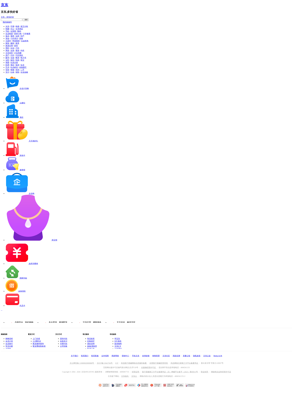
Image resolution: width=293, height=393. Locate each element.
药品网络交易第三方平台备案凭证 (185, 363)
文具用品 (19, 29)
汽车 (12, 55)
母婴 (7, 63)
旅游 (17, 65)
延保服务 (118, 344)
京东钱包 (125, 376)
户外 (17, 48)
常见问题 (9, 346)
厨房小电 (18, 34)
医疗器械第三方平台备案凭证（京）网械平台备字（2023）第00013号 (170, 372)
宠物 (21, 38)
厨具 (16, 46)
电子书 (23, 58)
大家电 (8, 349)
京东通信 (118, 349)
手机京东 (135, 356)
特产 (22, 36)
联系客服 (95, 356)
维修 (12, 70)
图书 (7, 58)
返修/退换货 (92, 346)
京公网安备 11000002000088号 (82, 363)
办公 (12, 29)
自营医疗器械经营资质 (158, 363)
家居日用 (9, 46)
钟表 (17, 60)
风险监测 (176, 356)
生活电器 (9, 34)
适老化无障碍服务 (180, 385)
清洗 (17, 70)
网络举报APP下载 (156, 385)
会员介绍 (9, 341)
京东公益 (207, 356)
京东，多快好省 (7, 17)
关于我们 (74, 356)
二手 (22, 70)
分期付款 (63, 344)
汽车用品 (19, 55)
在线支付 (63, 341)
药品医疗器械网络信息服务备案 (134, 363)
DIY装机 (117, 341)
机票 (7, 65)
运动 (12, 48)
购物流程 (9, 339)
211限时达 (37, 341)
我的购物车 (7, 22)
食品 (7, 36)
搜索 (25, 20)
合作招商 (105, 356)
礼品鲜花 (14, 67)
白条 (12, 72)
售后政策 (91, 339)
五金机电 (24, 41)
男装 (7, 50)
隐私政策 (196, 356)
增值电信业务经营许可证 (221, 372)
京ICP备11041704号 (105, 363)
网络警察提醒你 (117, 385)
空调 (12, 26)
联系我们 (84, 356)
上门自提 (36, 339)
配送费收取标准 (39, 346)
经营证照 (136, 372)
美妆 (7, 38)
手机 (7, 31)
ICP (117, 363)
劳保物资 (16, 41)
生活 (22, 65)
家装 (7, 43)
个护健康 (26, 34)
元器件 (8, 41)
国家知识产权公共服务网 (190, 385)
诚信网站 (130, 385)
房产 (7, 55)
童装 (17, 50)
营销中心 (125, 356)
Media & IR (217, 356)
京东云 (134, 376)
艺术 (7, 67)
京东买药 (9, 53)
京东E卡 (117, 346)
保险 (17, 72)
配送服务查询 (38, 344)
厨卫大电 (24, 26)
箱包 (12, 60)
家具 (17, 43)
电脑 (7, 29)
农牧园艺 (23, 67)
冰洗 (7, 26)
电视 (17, 26)
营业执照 (205, 372)
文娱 (12, 58)
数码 (19, 31)
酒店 (12, 65)
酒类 (12, 36)
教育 (17, 58)
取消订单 (91, 349)
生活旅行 (9, 344)
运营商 (13, 31)
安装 (7, 70)
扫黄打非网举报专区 (169, 385)
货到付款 (63, 339)
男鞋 (7, 48)
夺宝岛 (117, 339)
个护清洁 (14, 38)
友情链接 (145, 356)
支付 (7, 72)
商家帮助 (115, 356)
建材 (12, 43)
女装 (12, 50)
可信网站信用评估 (104, 385)
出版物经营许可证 (148, 367)
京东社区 (166, 356)
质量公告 (186, 356)
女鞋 (7, 60)
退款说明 (91, 344)
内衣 (22, 50)
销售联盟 (156, 356)
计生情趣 (18, 53)
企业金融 (24, 72)
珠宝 (22, 60)
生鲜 (17, 36)
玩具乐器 (14, 63)
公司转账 (63, 346)
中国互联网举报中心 (143, 385)
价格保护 (91, 341)
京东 (4, 5)
